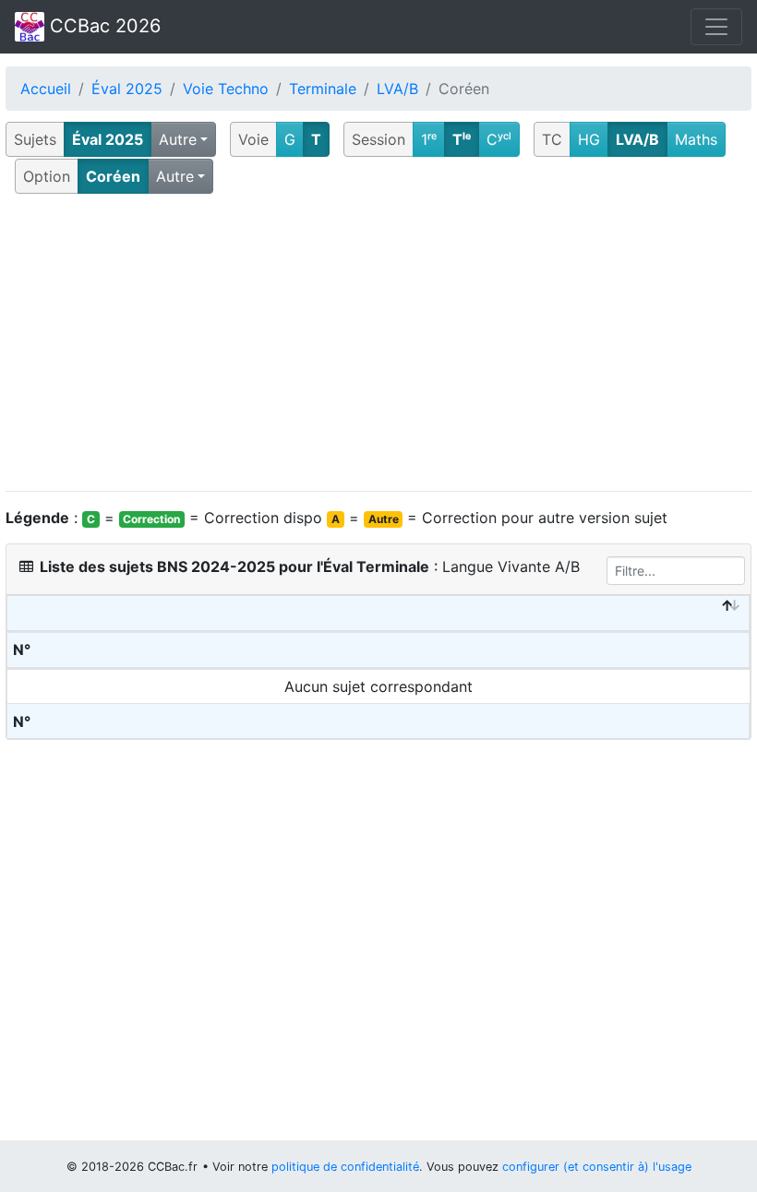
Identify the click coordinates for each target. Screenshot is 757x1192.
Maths (696, 139)
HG (589, 139)
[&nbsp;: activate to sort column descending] (378, 613)
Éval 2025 (126, 88)
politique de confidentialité (345, 1167)
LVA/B (397, 88)
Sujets (35, 139)
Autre (178, 139)
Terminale (322, 88)
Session (378, 139)
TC (552, 139)
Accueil (45, 88)
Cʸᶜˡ (499, 139)
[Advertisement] (378, 343)
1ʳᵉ (429, 139)
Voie (253, 139)
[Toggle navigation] (716, 26)
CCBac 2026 (102, 26)
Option (46, 176)
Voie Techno (226, 88)
